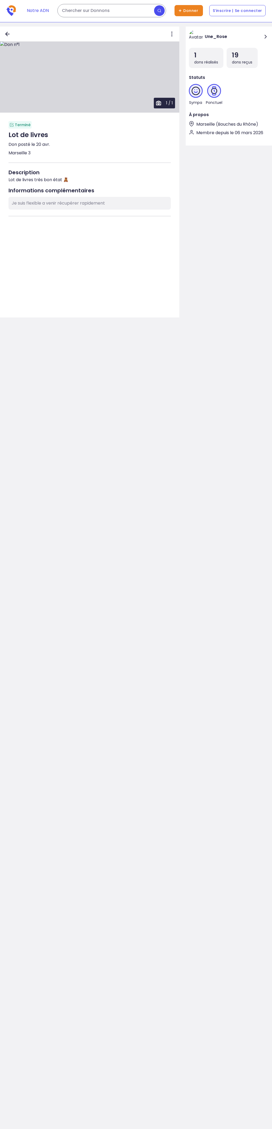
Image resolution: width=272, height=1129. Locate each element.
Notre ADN (38, 10)
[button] (89, 77)
